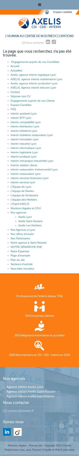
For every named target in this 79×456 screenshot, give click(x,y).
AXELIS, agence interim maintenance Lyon (36, 79)
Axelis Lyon (25, 216)
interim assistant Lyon (24, 113)
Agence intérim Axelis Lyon (25, 387)
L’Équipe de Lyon (21, 186)
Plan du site (18, 259)
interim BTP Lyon (21, 117)
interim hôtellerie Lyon (24, 130)
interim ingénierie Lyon (24, 152)
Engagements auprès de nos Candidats (35, 61)
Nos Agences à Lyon (23, 229)
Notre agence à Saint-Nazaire (29, 242)
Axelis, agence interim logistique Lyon (33, 74)
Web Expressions (65, 449)
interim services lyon (23, 182)
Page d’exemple (20, 255)
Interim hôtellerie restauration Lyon (32, 135)
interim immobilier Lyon (25, 139)
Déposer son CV (20, 96)
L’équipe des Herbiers (24, 199)
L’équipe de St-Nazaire (24, 195)
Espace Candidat (21, 104)
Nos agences (18, 212)
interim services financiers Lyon (30, 178)
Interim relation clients (24, 165)
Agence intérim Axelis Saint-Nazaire (31, 391)
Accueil (15, 66)
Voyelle (47, 449)
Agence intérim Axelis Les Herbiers (30, 396)
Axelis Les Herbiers (30, 225)
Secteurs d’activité (22, 264)
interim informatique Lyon (26, 147)
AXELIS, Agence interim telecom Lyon (33, 87)
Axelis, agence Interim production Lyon (34, 83)
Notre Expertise (20, 251)
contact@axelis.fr (20, 411)
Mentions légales (17, 445)
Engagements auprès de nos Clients (33, 100)
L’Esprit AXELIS (20, 203)
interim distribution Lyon (25, 126)
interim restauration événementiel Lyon (34, 169)
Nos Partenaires (20, 238)
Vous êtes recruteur (22, 268)
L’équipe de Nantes (22, 190)
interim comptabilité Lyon (26, 122)
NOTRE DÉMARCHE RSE (26, 246)
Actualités (16, 70)
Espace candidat (62, 12)
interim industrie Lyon (23, 143)
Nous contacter (34, 42)
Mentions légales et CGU (26, 208)
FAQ (13, 109)
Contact (15, 92)
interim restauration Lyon (26, 173)
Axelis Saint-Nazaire (30, 221)
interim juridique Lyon (23, 156)
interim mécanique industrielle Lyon (32, 160)
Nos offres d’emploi (22, 233)
